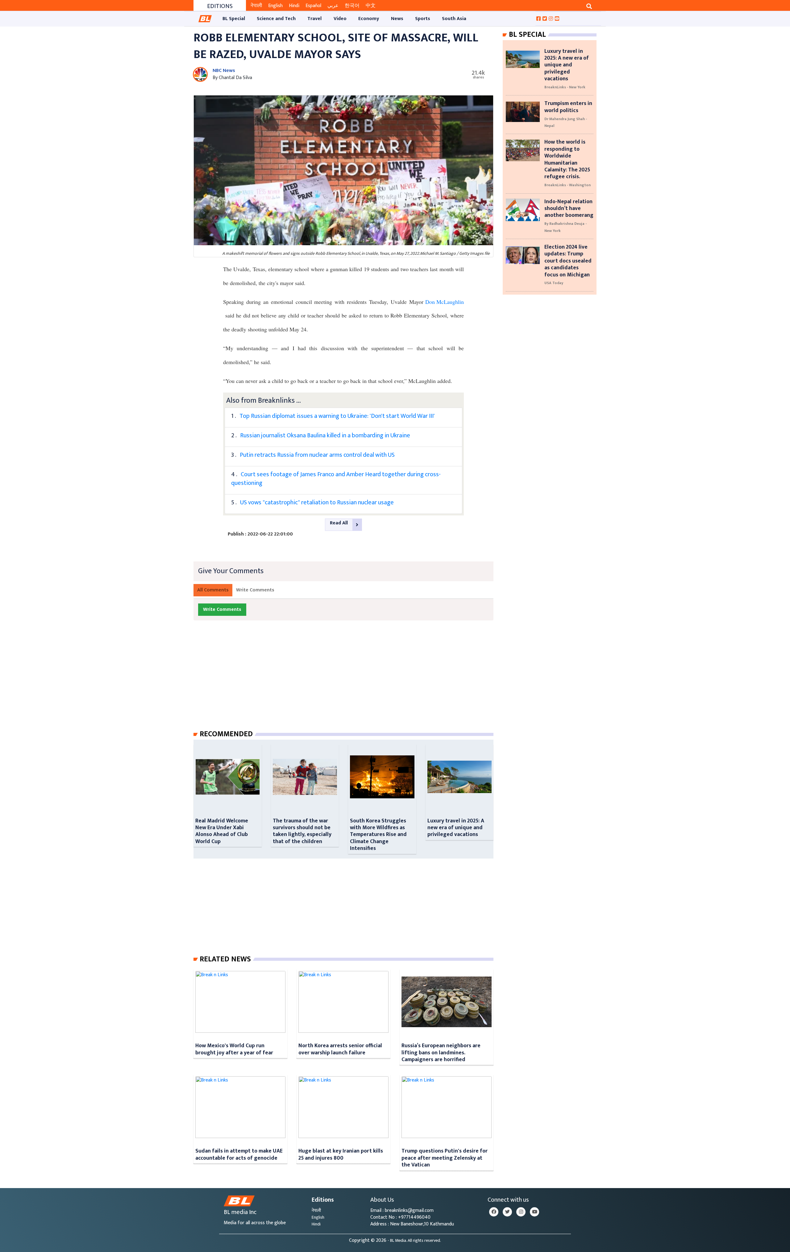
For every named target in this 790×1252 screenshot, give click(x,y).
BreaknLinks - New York (564, 87)
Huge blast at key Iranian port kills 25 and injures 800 (340, 1154)
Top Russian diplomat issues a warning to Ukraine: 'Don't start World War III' (337, 416)
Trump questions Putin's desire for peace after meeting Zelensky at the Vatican (444, 1157)
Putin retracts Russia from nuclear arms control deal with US (317, 455)
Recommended (226, 734)
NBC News (224, 70)
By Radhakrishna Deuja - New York (565, 227)
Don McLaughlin (443, 301)
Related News (225, 959)
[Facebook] (493, 1211)
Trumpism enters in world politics (568, 107)
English (275, 6)
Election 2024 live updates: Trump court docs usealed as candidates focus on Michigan (568, 260)
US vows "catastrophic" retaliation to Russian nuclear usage (317, 502)
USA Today (553, 283)
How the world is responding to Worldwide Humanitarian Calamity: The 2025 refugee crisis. (567, 159)
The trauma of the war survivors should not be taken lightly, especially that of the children (302, 831)
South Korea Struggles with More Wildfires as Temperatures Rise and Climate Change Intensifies (378, 834)
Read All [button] (339, 523)
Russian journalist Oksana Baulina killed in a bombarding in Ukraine (325, 435)
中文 (371, 6)
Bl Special (527, 34)
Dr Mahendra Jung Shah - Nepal (565, 122)
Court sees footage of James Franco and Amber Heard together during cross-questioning (336, 478)
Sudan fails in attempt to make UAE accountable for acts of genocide (239, 1154)
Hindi (294, 6)
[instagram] (521, 1211)
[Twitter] (507, 1211)
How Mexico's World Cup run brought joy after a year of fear (234, 1049)
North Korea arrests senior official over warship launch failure (340, 1049)
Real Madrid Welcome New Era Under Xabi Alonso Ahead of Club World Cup (221, 831)
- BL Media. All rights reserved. (414, 1240)
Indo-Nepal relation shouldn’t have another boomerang (568, 208)
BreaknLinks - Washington (567, 185)
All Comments (213, 590)
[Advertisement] (348, 681)
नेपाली (256, 6)
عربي (333, 6)
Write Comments (255, 590)
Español (313, 6)
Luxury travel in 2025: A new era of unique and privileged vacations (455, 827)
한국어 (352, 6)
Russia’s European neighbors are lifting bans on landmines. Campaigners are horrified (440, 1052)
